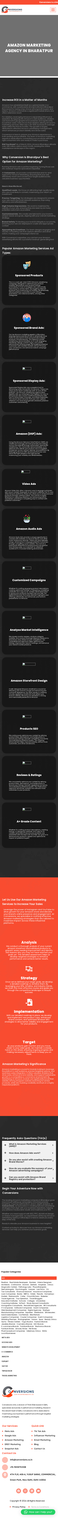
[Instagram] (25, 1490)
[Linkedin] (31, 1490)
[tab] (29, 1278)
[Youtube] (38, 1490)
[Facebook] (18, 1490)
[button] (38, 1512)
